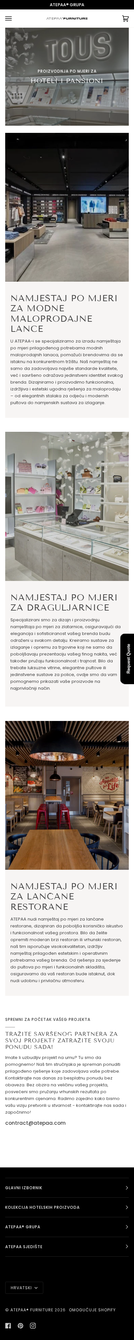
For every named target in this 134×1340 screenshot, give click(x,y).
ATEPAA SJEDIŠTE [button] (24, 1246)
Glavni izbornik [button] (23, 1188)
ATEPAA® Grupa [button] (22, 1227)
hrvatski (22, 1288)
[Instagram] (33, 1326)
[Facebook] (8, 1326)
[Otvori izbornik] (15, 18)
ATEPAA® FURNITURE (31, 1310)
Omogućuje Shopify (92, 1310)
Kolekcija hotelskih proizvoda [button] (42, 1207)
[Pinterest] (20, 1326)
